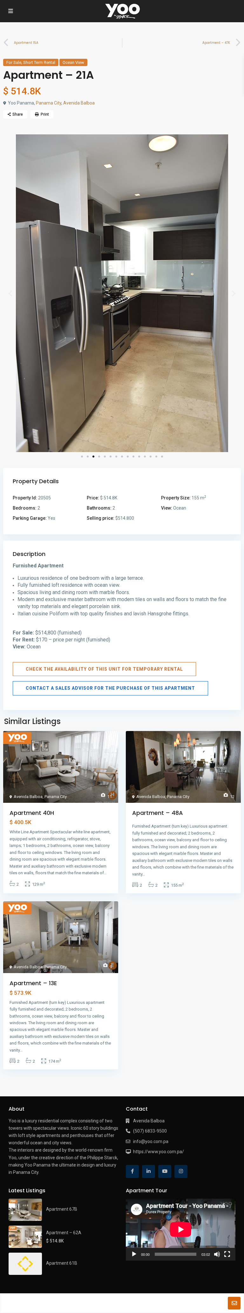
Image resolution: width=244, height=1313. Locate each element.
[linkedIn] (148, 1171)
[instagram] (180, 1171)
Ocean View (73, 62)
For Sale (13, 62)
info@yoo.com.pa (150, 1141)
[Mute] (217, 1254)
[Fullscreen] (227, 1254)
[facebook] (132, 1171)
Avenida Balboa (79, 102)
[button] (10, 293)
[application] (180, 1229)
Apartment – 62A (63, 1232)
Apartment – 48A (157, 813)
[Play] (134, 1254)
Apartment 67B (61, 1209)
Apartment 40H (32, 813)
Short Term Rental (39, 62)
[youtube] (164, 1171)
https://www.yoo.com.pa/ (158, 1151)
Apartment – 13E (33, 983)
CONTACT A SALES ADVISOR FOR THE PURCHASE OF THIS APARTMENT (110, 688)
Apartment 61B (61, 1263)
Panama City (48, 102)
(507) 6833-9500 (150, 1131)
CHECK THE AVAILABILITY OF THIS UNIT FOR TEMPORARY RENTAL (104, 669)
